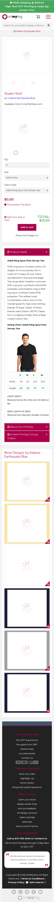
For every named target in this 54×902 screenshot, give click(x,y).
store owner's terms (27, 826)
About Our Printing (21, 427)
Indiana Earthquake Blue (21, 98)
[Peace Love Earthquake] (27, 481)
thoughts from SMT (27, 744)
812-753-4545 (23, 838)
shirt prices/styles (27, 808)
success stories (27, 753)
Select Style (10, 185)
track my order (27, 774)
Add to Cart (27, 227)
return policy (27, 782)
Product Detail (18, 252)
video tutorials (27, 817)
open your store (27, 799)
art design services (27, 812)
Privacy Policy (16, 882)
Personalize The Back (18, 204)
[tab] (27, 252)
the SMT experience (27, 740)
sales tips (27, 821)
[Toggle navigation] (49, 17)
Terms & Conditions (32, 878)
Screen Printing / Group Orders (22, 436)
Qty (6, 159)
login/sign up (27, 778)
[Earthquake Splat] (27, 524)
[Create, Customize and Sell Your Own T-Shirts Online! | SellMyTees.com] (12, 16)
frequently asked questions (27, 787)
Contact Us (40, 838)
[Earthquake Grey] (27, 650)
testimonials (27, 749)
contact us (27, 757)
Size (6, 172)
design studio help (27, 804)
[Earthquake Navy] (27, 693)
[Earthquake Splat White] (27, 566)
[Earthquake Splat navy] (27, 608)
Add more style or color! (14, 218)
